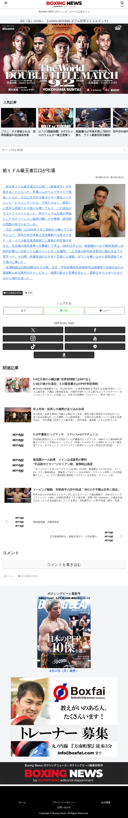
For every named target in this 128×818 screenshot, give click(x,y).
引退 (30, 293)
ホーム (22, 802)
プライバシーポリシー (64, 802)
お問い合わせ (64, 807)
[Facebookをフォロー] (95, 330)
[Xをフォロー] (33, 330)
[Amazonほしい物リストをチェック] (64, 355)
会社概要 (105, 802)
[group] (18, 123)
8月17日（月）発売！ (64, 670)
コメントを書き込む (64, 565)
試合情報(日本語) (14, 293)
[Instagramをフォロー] (33, 338)
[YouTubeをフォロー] (95, 338)
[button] (122, 123)
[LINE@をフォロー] (95, 346)
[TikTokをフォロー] (33, 346)
